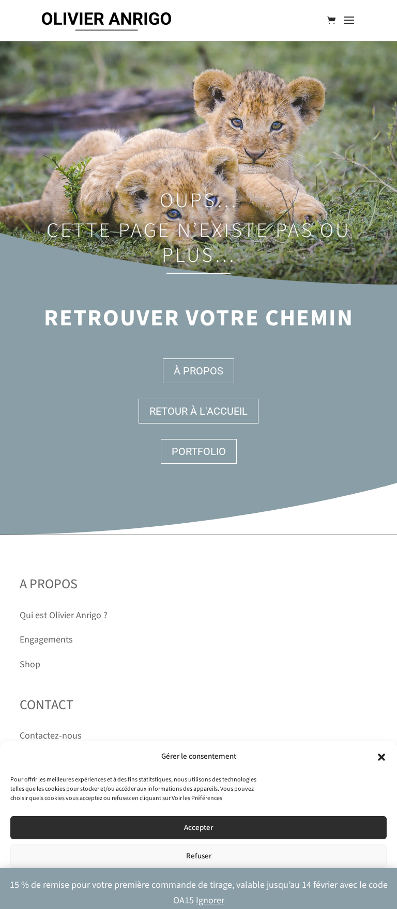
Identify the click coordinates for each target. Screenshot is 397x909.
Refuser (198, 856)
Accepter (198, 827)
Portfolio (199, 451)
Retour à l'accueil (198, 411)
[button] (381, 757)
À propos (198, 371)
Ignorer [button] (210, 900)
